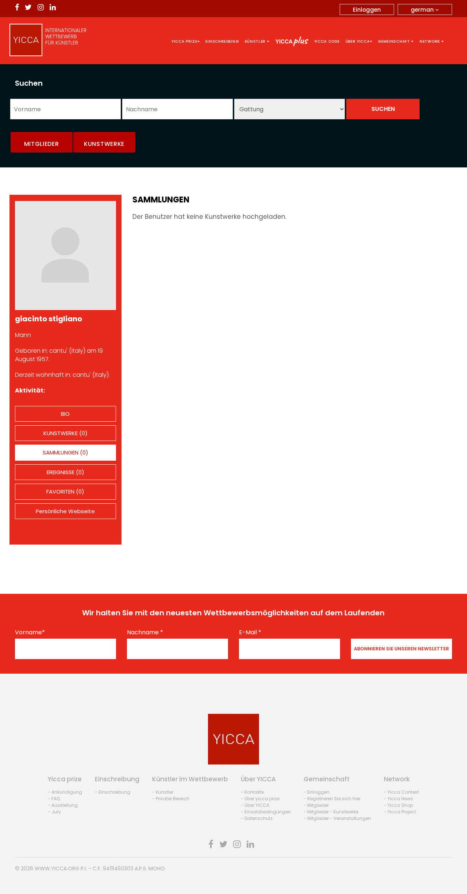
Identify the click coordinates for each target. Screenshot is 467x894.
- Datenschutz (257, 818)
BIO (65, 414)
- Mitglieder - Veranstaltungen (337, 818)
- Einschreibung (112, 792)
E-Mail (250, 632)
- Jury (54, 812)
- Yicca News (398, 799)
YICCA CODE (327, 41)
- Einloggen (316, 792)
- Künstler (162, 792)
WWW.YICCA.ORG (57, 868)
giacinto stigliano (48, 319)
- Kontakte (252, 792)
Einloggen (367, 9)
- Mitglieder (316, 805)
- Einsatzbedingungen (266, 812)
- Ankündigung (65, 792)
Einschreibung (222, 41)
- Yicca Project (400, 812)
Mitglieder (41, 144)
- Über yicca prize (260, 799)
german (423, 9)
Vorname (30, 632)
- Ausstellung (63, 805)
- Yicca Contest (401, 792)
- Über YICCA (255, 805)
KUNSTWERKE (104, 144)
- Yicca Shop (398, 805)
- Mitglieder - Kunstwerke (331, 812)
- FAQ (54, 799)
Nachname (145, 632)
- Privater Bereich (170, 799)
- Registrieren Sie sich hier (332, 799)
